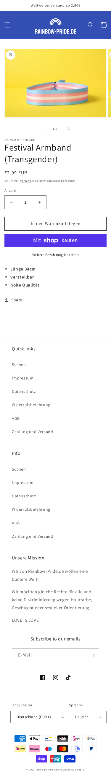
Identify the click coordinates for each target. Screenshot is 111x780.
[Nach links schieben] (42, 128)
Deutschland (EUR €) (34, 716)
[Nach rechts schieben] (68, 128)
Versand (25, 181)
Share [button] (16, 300)
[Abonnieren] (92, 655)
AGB (16, 418)
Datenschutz (24, 391)
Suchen (19, 364)
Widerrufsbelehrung (31, 404)
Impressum (22, 378)
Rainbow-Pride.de (47, 769)
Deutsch (82, 716)
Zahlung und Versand (32, 431)
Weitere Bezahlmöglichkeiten (55, 254)
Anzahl (10, 190)
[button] (7, 24)
